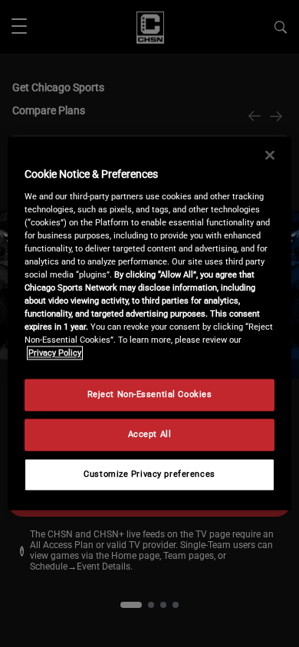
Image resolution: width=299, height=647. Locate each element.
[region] (150, 323)
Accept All (150, 434)
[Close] (270, 155)
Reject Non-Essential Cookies (149, 394)
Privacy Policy (54, 353)
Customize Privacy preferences (149, 474)
